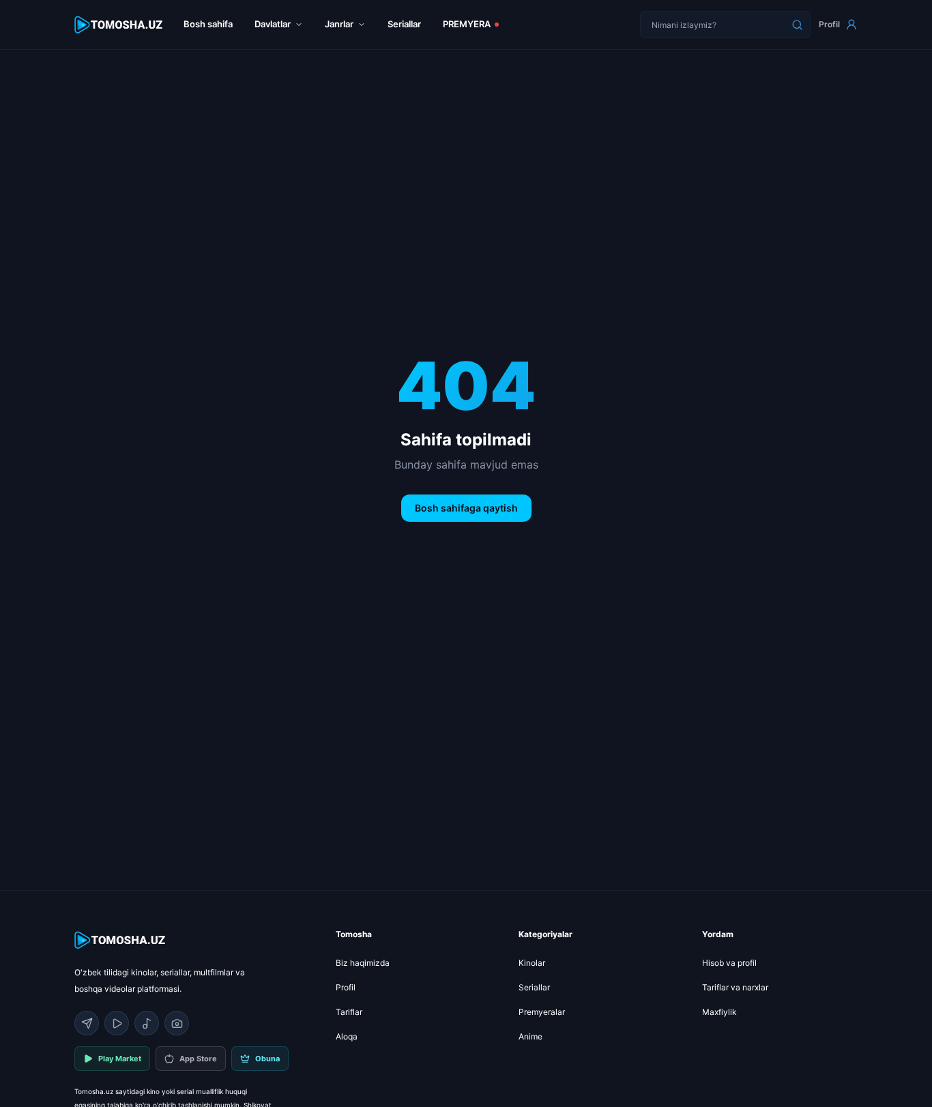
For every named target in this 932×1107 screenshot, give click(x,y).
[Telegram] (86, 1023)
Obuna (267, 1058)
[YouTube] (116, 1023)
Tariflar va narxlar (735, 987)
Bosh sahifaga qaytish (466, 508)
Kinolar (532, 963)
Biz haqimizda (363, 963)
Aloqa (347, 1036)
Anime (530, 1036)
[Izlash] (797, 24)
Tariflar (349, 1012)
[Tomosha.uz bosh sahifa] (119, 24)
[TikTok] (146, 1023)
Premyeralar (542, 1012)
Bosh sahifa (208, 23)
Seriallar (404, 23)
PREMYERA (467, 23)
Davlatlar (272, 23)
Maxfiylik (719, 1012)
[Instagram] (176, 1023)
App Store (198, 1058)
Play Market (119, 1058)
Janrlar (339, 23)
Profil (829, 24)
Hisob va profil (729, 963)
